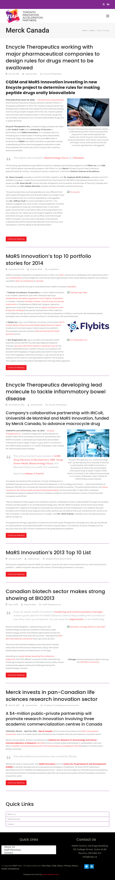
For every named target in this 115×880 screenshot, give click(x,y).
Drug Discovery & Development (31, 459)
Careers (10, 824)
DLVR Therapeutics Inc (51, 604)
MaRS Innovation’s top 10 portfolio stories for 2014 (48, 260)
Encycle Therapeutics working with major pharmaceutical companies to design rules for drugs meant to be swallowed (53, 57)
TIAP (14, 866)
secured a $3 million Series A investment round (35, 346)
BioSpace (79, 158)
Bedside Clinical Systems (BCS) (59, 559)
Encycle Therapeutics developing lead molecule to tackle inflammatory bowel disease (56, 391)
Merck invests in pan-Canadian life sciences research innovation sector (51, 696)
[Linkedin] (91, 866)
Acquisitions (54, 269)
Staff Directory (13, 819)
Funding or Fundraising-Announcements (61, 705)
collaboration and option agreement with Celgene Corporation (34, 298)
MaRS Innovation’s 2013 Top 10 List (48, 552)
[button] (107, 16)
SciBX (57, 456)
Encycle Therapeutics (52, 74)
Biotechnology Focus (41, 463)
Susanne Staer (31, 74)
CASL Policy (57, 866)
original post (76, 619)
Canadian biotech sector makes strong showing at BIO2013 (55, 595)
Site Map (46, 866)
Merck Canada (45, 731)
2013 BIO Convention (89, 662)
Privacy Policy (71, 866)
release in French (34, 473)
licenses (39, 281)
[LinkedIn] (108, 4)
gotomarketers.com (50, 874)
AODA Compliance (10, 869)
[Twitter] (103, 4)
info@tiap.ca (90, 856)
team (61, 275)
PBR (52, 459)
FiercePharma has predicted (50, 100)
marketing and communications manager (78, 612)
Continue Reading (16, 239)
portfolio (72, 286)
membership (15, 278)
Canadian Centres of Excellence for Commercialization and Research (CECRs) (46, 746)
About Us (11, 814)
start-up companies (24, 281)
